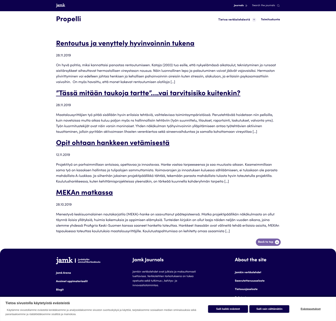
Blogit (60, 290)
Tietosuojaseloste (246, 289)
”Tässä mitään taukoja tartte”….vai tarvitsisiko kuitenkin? (148, 93)
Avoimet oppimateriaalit (72, 281)
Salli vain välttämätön (269, 308)
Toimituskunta (270, 19)
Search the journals (263, 5)
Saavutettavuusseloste (250, 281)
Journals (239, 5)
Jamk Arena (63, 273)
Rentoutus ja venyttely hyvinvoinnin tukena (125, 44)
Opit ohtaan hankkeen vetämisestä (113, 143)
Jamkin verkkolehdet (248, 272)
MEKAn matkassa (84, 193)
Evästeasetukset (311, 308)
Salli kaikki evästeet (228, 308)
